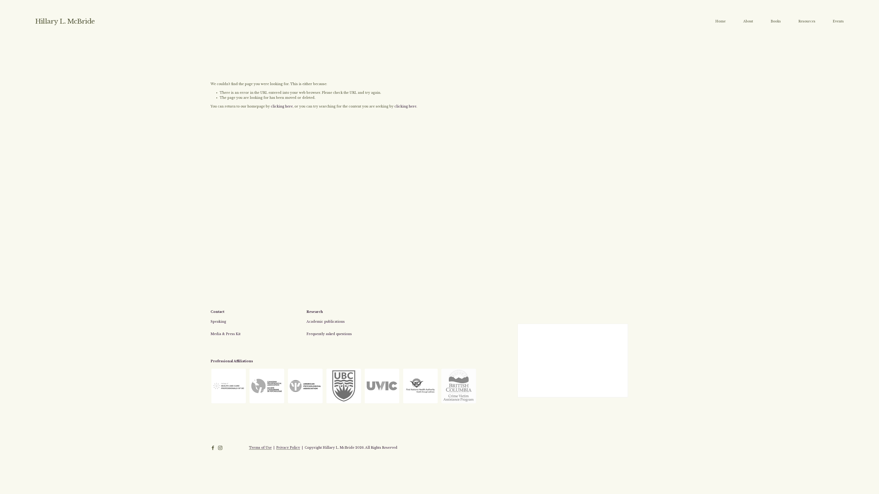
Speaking (218, 322)
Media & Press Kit (226, 334)
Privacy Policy (288, 448)
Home (720, 21)
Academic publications (326, 322)
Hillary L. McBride (65, 21)
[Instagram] (220, 448)
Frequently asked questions (329, 334)
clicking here (282, 106)
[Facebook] (213, 448)
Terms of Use (260, 448)
